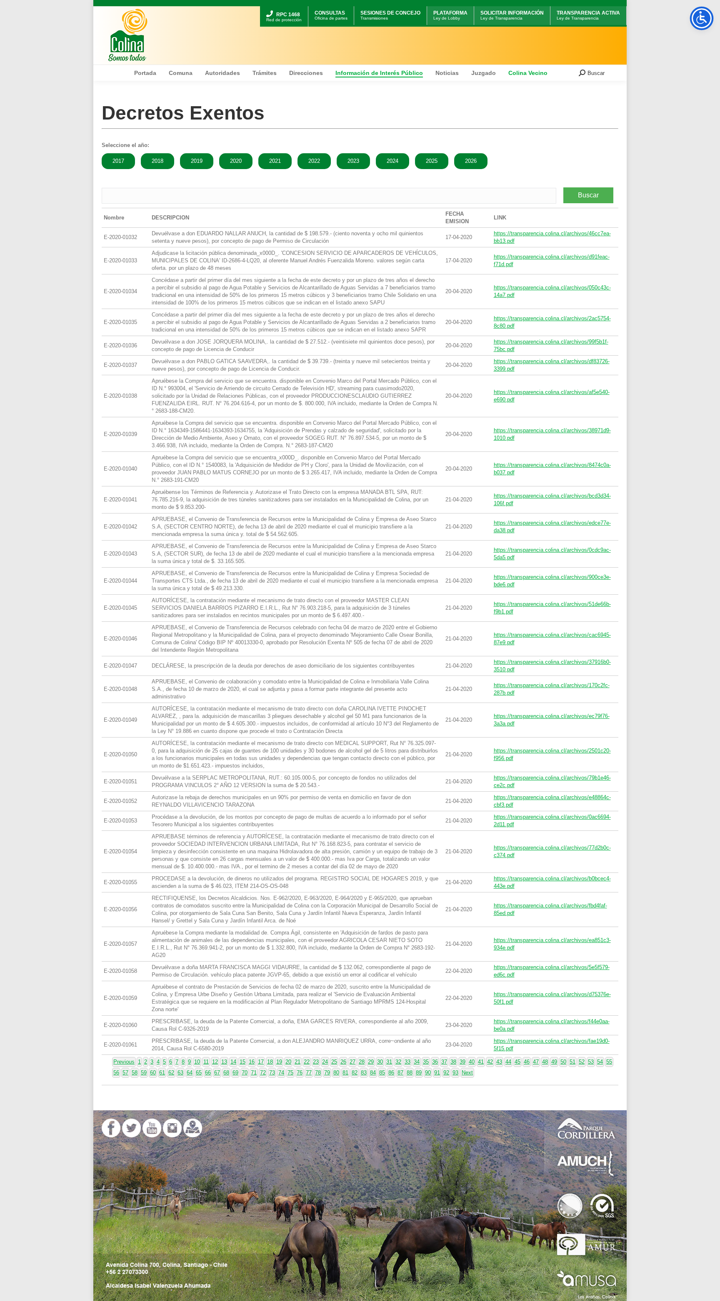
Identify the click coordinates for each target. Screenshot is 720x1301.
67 (217, 1072)
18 (270, 1062)
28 (362, 1062)
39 (462, 1062)
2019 (196, 161)
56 (116, 1072)
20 (288, 1062)
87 (400, 1072)
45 (517, 1062)
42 (490, 1062)
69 (235, 1072)
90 (428, 1072)
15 (242, 1062)
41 (481, 1062)
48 (545, 1062)
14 (233, 1062)
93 (455, 1072)
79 (327, 1072)
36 (435, 1062)
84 (373, 1072)
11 (206, 1062)
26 (343, 1062)
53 (591, 1062)
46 (527, 1062)
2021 (275, 161)
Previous (124, 1062)
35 (426, 1062)
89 (419, 1072)
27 (352, 1062)
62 (171, 1072)
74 (281, 1072)
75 (290, 1072)
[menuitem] (284, 7)
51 (572, 1062)
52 (582, 1062)
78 (318, 1072)
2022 (314, 161)
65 (199, 1072)
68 (226, 1072)
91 (437, 1072)
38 (453, 1062)
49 (554, 1062)
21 (297, 1062)
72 (263, 1072)
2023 (353, 161)
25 (334, 1062)
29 (371, 1062)
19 (279, 1062)
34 (417, 1062)
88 (409, 1072)
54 (600, 1062)
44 (508, 1062)
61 (162, 1072)
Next (467, 1072)
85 (382, 1072)
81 (345, 1072)
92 (446, 1072)
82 (355, 1072)
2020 (236, 161)
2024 (392, 161)
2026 (471, 161)
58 (135, 1072)
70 (245, 1072)
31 (389, 1062)
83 (364, 1072)
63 (180, 1072)
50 (563, 1062)
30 (380, 1062)
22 (307, 1062)
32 (398, 1062)
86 (391, 1072)
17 (261, 1062)
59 (144, 1072)
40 (472, 1062)
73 (272, 1072)
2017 (118, 161)
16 (252, 1062)
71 (254, 1072)
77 (309, 1072)
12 (215, 1062)
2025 (432, 161)
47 (536, 1062)
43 (499, 1062)
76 (299, 1072)
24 (325, 1062)
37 (444, 1062)
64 (189, 1072)
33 (407, 1062)
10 (197, 1062)
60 (153, 1072)
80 (336, 1072)
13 (224, 1062)
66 (208, 1072)
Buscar (588, 195)
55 (609, 1062)
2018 (157, 161)
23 (316, 1062)
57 (125, 1072)
